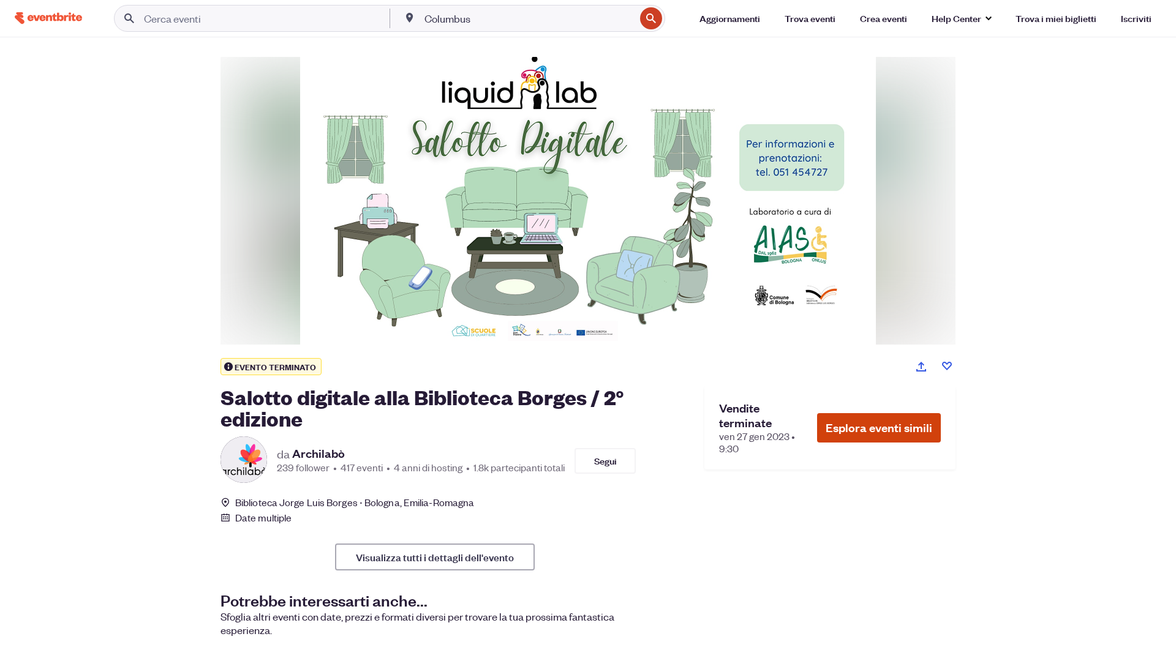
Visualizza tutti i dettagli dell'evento (435, 557)
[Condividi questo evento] (921, 366)
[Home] (48, 18)
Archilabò (318, 453)
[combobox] (528, 18)
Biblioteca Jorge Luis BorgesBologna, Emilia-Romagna (354, 502)
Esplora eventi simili (879, 427)
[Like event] (947, 366)
